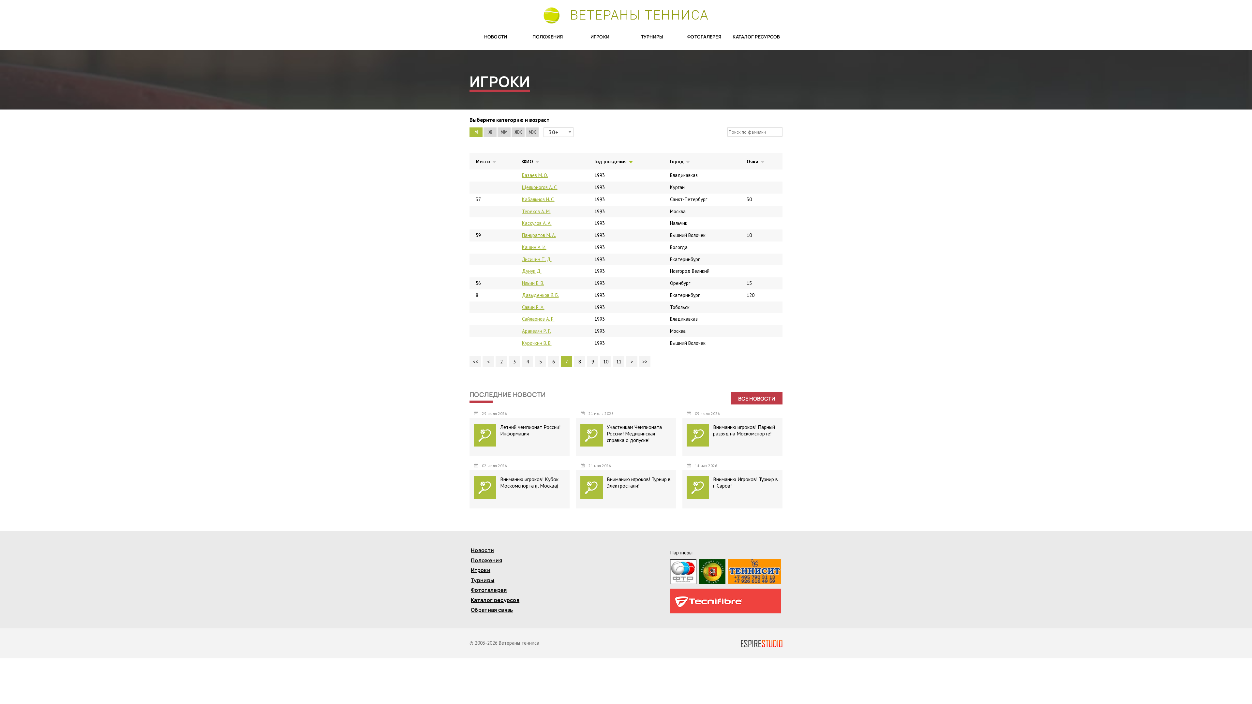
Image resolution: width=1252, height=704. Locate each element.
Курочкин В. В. (537, 343)
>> (645, 362)
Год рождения (610, 161)
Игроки (600, 37)
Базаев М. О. (535, 175)
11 (618, 362)
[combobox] (559, 132)
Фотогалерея (704, 37)
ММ (504, 132)
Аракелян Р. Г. (536, 331)
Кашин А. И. (534, 247)
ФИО (527, 161)
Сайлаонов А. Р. (538, 319)
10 (605, 362)
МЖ (532, 132)
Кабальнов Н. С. (538, 199)
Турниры (652, 37)
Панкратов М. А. (539, 235)
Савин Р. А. (533, 307)
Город (677, 161)
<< (475, 362)
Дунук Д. (532, 271)
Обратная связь (492, 610)
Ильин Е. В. (533, 283)
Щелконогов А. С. (540, 187)
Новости (495, 37)
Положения (547, 37)
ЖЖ (518, 132)
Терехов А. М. (536, 211)
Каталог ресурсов (756, 37)
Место (483, 161)
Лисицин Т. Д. (537, 259)
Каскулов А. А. (537, 223)
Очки (752, 161)
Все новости (756, 398)
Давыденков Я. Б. (540, 295)
